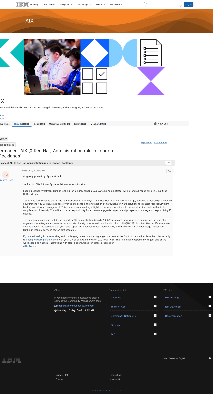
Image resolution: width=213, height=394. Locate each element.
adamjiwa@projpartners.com (42, 239)
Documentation (173, 315)
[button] (66, 4)
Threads (21, 124)
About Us (116, 297)
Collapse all (160, 142)
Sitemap (115, 325)
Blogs (39, 124)
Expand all (146, 142)
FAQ (113, 334)
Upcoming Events (59, 124)
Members (98, 124)
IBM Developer (173, 306)
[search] (147, 4)
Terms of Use (118, 306)
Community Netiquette (123, 315)
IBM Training (172, 297)
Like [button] (168, 163)
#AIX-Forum (29, 246)
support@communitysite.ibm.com (75, 305)
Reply (170, 171)
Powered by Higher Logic (106, 391)
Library (79, 124)
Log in (189, 4)
